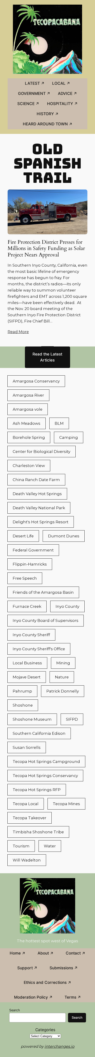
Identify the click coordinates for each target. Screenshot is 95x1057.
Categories (45, 1029)
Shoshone (23, 705)
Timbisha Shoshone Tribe (38, 832)
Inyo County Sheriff (31, 634)
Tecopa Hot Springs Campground (46, 761)
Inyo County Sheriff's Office (39, 649)
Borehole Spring (29, 437)
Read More (18, 331)
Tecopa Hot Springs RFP (37, 789)
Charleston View (29, 465)
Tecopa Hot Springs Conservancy (45, 775)
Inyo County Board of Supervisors (45, 620)
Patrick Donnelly (62, 691)
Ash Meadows (26, 423)
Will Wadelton (27, 860)
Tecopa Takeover (29, 818)
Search (14, 1010)
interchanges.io (59, 1046)
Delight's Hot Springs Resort (40, 522)
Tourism (21, 846)
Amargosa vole (27, 409)
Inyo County (67, 606)
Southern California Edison (39, 733)
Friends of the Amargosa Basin (43, 592)
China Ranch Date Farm (36, 479)
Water (50, 846)
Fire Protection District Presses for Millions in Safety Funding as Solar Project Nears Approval (46, 248)
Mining (63, 663)
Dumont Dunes (63, 536)
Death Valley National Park (39, 508)
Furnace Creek (27, 606)
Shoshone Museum (32, 719)
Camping (68, 437)
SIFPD (72, 719)
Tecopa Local (26, 803)
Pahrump (22, 691)
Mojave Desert (27, 677)
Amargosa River (28, 395)
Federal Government (33, 550)
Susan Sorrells (27, 747)
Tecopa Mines (66, 803)
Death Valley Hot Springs (37, 493)
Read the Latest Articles (47, 357)
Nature (62, 677)
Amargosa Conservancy (36, 381)
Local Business (27, 663)
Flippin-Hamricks (30, 564)
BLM (59, 423)
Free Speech (25, 578)
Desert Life (23, 536)
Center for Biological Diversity (41, 451)
